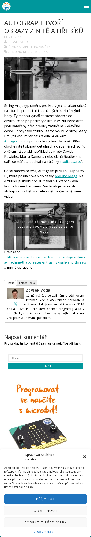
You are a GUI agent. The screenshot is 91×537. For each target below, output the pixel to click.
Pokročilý (42, 47)
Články (14, 47)
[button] (85, 457)
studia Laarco (70, 161)
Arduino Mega (20, 52)
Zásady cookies (43, 532)
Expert (27, 47)
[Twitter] (15, 303)
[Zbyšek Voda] (15, 298)
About (10, 283)
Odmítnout (46, 510)
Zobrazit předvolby (45, 522)
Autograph (13, 141)
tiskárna (40, 52)
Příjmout (45, 499)
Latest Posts (27, 283)
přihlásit (74, 343)
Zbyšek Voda (18, 42)
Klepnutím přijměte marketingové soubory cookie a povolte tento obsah (45, 226)
